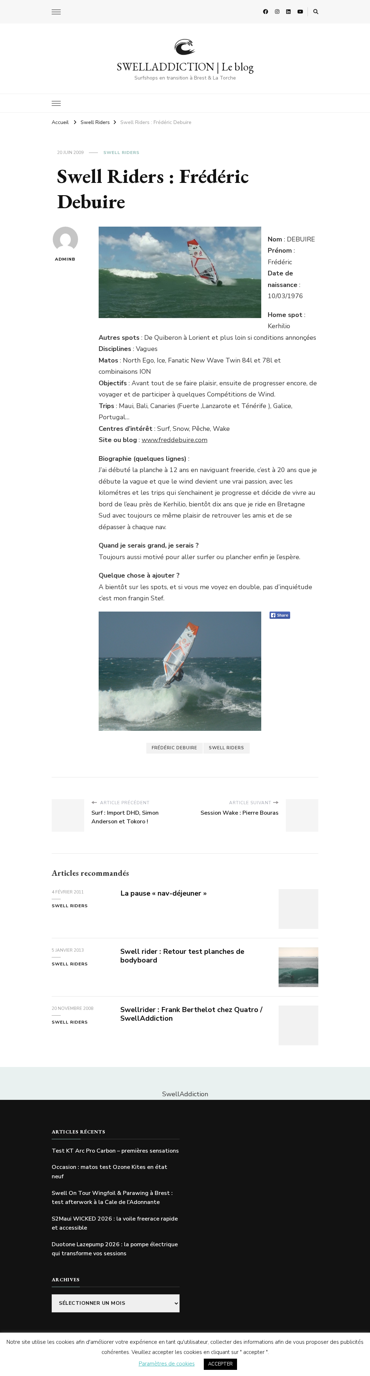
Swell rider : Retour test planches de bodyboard (182, 956)
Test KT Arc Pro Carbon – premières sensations (115, 1151)
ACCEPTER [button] (220, 1364)
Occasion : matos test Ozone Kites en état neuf (109, 1171)
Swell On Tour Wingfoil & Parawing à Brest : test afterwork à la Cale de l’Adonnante (112, 1197)
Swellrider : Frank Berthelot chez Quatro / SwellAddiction (191, 1014)
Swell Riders (121, 152)
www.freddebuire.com (174, 440)
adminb (65, 259)
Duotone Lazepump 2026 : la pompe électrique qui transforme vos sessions (115, 1249)
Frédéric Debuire (174, 748)
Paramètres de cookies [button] (167, 1363)
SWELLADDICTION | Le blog (185, 67)
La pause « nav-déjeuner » (163, 893)
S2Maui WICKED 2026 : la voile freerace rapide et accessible (115, 1223)
